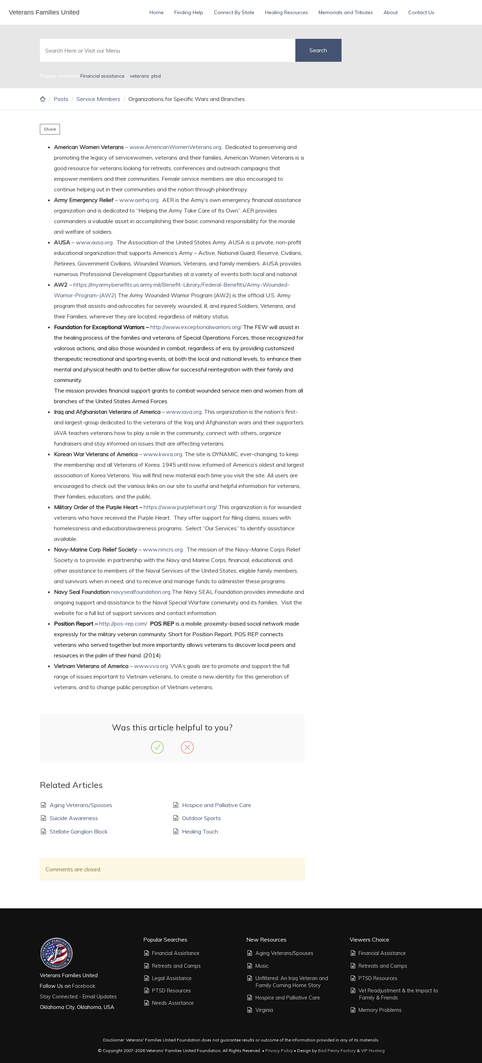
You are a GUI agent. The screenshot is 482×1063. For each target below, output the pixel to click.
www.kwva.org (162, 454)
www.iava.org (183, 411)
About (391, 12)
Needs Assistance (173, 1003)
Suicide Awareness (74, 818)
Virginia (264, 1010)
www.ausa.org (94, 242)
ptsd (156, 76)
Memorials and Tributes (346, 12)
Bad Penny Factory (337, 1050)
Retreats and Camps (176, 966)
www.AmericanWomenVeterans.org (175, 146)
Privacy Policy (279, 1050)
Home (157, 12)
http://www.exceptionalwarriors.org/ (196, 326)
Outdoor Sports (201, 818)
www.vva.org (151, 665)
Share (50, 129)
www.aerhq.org (138, 199)
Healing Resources (286, 12)
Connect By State (234, 12)
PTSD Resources (171, 990)
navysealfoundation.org (140, 591)
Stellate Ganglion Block (79, 831)
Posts (61, 98)
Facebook (83, 986)
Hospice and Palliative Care (216, 804)
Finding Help (188, 12)
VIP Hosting (373, 1050)
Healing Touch (200, 831)
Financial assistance (103, 76)
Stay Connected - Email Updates (78, 996)
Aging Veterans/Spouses (81, 804)
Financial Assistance (175, 953)
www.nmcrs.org (163, 549)
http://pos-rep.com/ (123, 623)
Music (262, 966)
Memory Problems (380, 1010)
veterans (139, 76)
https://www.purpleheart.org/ (180, 506)
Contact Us (421, 12)
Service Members (98, 98)
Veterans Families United (44, 12)
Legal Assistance (172, 978)
